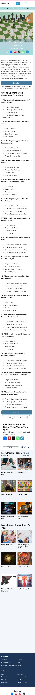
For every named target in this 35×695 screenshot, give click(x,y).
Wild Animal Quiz (6, 494)
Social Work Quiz (6, 545)
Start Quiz (16, 83)
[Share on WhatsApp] (23, 52)
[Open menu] (26, 3)
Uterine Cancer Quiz (24, 589)
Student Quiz (22, 472)
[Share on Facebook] (11, 52)
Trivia (19, 8)
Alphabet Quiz (22, 494)
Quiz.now (5, 3)
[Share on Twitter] (19, 52)
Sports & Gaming (11, 8)
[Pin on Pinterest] (15, 52)
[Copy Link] (27, 52)
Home (3, 8)
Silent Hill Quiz (6, 567)
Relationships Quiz (24, 567)
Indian (11, 167)
